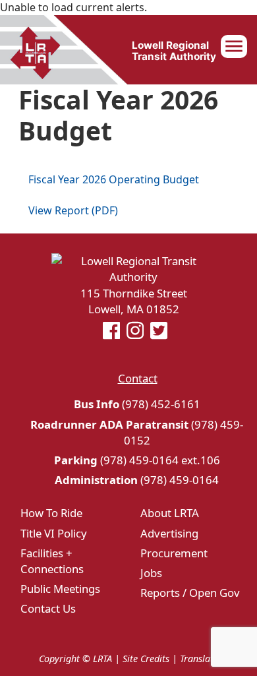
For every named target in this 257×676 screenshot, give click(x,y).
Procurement (174, 553)
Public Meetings (60, 588)
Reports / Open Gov (190, 592)
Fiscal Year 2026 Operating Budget (113, 179)
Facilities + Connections (52, 560)
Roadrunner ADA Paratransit (109, 424)
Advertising (169, 533)
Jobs (151, 572)
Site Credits (146, 658)
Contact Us (48, 608)
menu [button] (234, 46)
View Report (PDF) (73, 210)
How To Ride (51, 512)
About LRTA (169, 512)
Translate (199, 658)
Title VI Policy (53, 533)
